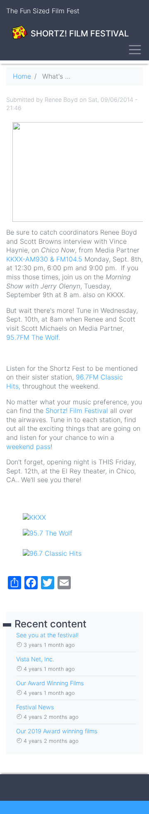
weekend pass (28, 446)
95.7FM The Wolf (32, 337)
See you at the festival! (47, 635)
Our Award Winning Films (50, 683)
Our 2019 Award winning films (56, 731)
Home (22, 76)
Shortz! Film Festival (77, 410)
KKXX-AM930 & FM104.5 (44, 259)
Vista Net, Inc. (35, 659)
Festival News (35, 707)
